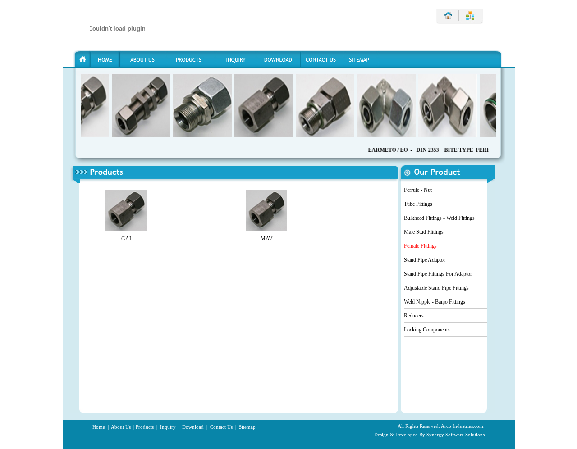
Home (98, 427)
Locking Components (427, 330)
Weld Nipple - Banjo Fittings (434, 302)
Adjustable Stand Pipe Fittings (436, 288)
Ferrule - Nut (418, 190)
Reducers (414, 316)
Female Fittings (420, 246)
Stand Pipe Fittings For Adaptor (438, 274)
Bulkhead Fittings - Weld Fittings (439, 218)
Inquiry (167, 427)
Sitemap (247, 427)
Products (145, 427)
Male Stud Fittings (424, 232)
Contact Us (221, 427)
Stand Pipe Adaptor (424, 260)
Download (192, 427)
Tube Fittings (418, 204)
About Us (121, 427)
